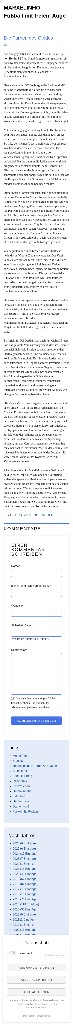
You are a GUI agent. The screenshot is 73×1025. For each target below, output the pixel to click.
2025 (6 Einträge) (24, 848)
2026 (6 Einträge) (24, 843)
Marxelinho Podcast (26, 811)
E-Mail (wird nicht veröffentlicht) (31, 585)
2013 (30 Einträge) (25, 909)
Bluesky (18, 760)
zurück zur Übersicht (30, 515)
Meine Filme (21, 755)
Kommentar (19, 649)
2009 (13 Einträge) (25, 929)
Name (16, 565)
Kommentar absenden (36, 720)
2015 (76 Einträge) (25, 899)
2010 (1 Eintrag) (23, 924)
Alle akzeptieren (36, 979)
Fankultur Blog (22, 775)
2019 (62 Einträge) (25, 879)
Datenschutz (44, 1015)
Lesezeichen (21, 786)
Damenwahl (21, 806)
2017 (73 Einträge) (25, 889)
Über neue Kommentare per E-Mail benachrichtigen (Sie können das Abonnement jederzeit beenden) (33, 703)
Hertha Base (21, 801)
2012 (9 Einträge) (24, 914)
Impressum (28, 1015)
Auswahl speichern (36, 967)
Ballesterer (20, 770)
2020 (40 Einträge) (25, 874)
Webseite (17, 605)
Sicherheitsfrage (22, 625)
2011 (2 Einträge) (24, 919)
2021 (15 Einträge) (25, 868)
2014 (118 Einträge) (26, 904)
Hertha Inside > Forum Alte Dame (35, 765)
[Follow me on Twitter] (3, 33)
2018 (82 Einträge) (25, 884)
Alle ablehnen (36, 992)
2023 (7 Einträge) (24, 858)
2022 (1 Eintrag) (23, 863)
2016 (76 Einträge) (25, 894)
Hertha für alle (22, 791)
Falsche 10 (20, 796)
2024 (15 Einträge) (25, 853)
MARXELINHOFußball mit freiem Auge (35, 12)
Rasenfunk (20, 781)
